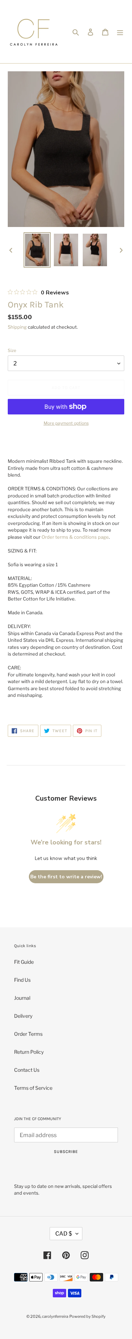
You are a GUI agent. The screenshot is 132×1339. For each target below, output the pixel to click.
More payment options (66, 423)
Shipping (17, 327)
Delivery (23, 1016)
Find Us (22, 980)
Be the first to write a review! (66, 876)
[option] (37, 250)
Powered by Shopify (87, 1316)
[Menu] (120, 31)
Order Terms (28, 1034)
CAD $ (63, 1233)
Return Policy (29, 1052)
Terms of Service (33, 1088)
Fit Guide (24, 962)
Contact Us (26, 1070)
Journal (22, 998)
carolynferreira (55, 1316)
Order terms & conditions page (75, 537)
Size (12, 350)
